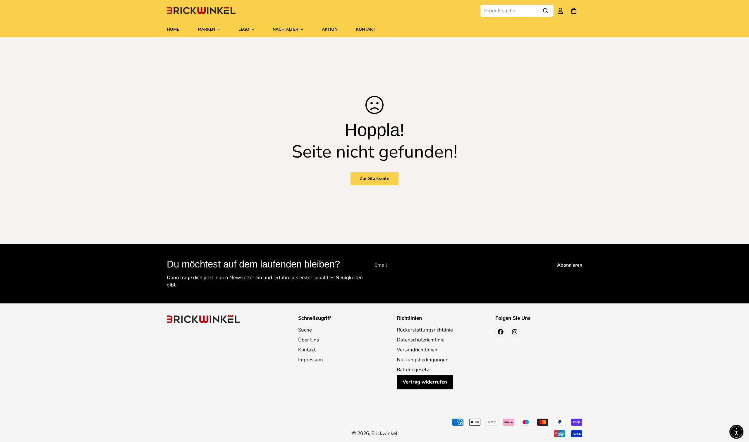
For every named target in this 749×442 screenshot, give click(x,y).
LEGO (243, 29)
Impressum (310, 359)
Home (173, 29)
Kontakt (365, 29)
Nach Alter (285, 29)
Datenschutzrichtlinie (420, 339)
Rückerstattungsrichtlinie (425, 330)
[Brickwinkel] (201, 11)
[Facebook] (500, 332)
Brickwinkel (384, 433)
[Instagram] (514, 332)
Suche (305, 330)
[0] (573, 11)
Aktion (329, 29)
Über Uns (308, 339)
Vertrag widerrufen (425, 382)
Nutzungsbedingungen (423, 359)
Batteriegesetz (413, 369)
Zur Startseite (374, 178)
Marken (206, 29)
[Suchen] (545, 10)
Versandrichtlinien (417, 349)
